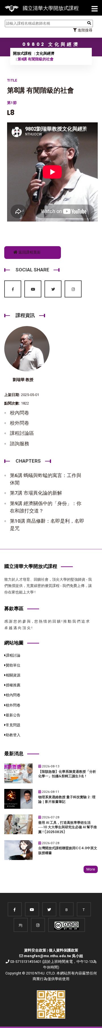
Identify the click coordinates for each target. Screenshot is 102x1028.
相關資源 (13, 675)
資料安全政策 (35, 950)
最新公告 (13, 715)
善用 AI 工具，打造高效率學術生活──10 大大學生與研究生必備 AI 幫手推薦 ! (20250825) (67, 827)
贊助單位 (13, 665)
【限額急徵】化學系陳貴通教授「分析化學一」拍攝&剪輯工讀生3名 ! (67, 774)
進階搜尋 (84, 30)
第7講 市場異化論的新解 (36, 493)
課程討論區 (22, 433)
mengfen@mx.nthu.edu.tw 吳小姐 (53, 956)
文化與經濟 (45, 53)
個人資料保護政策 (63, 950)
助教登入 (13, 735)
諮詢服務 (19, 443)
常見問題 (13, 725)
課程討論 (13, 655)
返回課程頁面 (29, 252)
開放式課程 (22, 53)
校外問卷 (19, 423)
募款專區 (14, 608)
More (90, 869)
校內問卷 (19, 413)
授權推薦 (13, 685)
